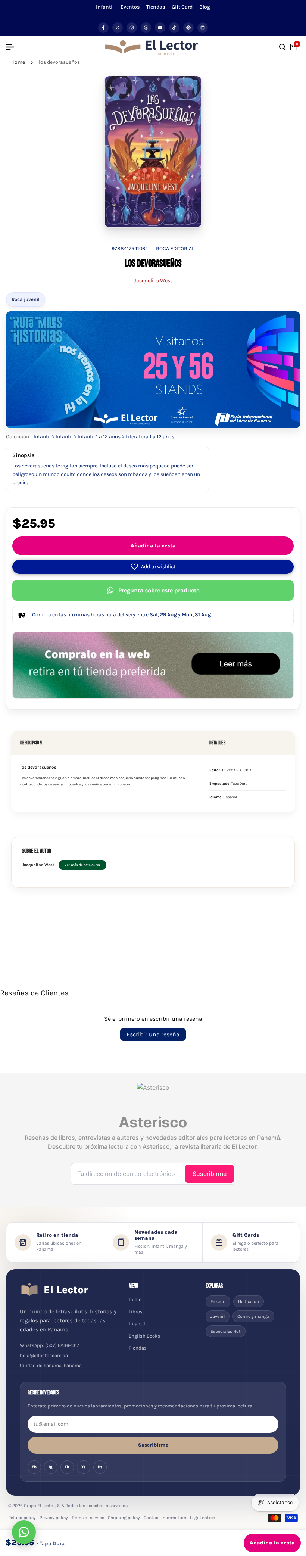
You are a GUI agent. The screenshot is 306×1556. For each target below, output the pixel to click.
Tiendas (155, 7)
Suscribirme (153, 1445)
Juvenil (217, 1316)
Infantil (105, 7)
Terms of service (88, 1517)
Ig (51, 1467)
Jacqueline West (153, 280)
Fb (34, 1467)
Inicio (135, 1299)
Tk (67, 1467)
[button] (153, 567)
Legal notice (202, 1517)
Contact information (165, 1517)
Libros (136, 1311)
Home (18, 62)
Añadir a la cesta (153, 545)
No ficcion (248, 1301)
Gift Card (182, 7)
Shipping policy (124, 1517)
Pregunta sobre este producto (159, 590)
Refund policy (22, 1517)
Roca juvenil (26, 299)
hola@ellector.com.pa (44, 1355)
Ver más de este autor (82, 865)
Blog (204, 7)
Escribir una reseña (153, 1034)
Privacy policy (54, 1517)
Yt (83, 1467)
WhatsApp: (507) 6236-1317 (49, 1345)
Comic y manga (253, 1316)
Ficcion (217, 1301)
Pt (100, 1467)
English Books (144, 1336)
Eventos (130, 7)
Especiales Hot (225, 1331)
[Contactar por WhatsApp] (24, 1532)
